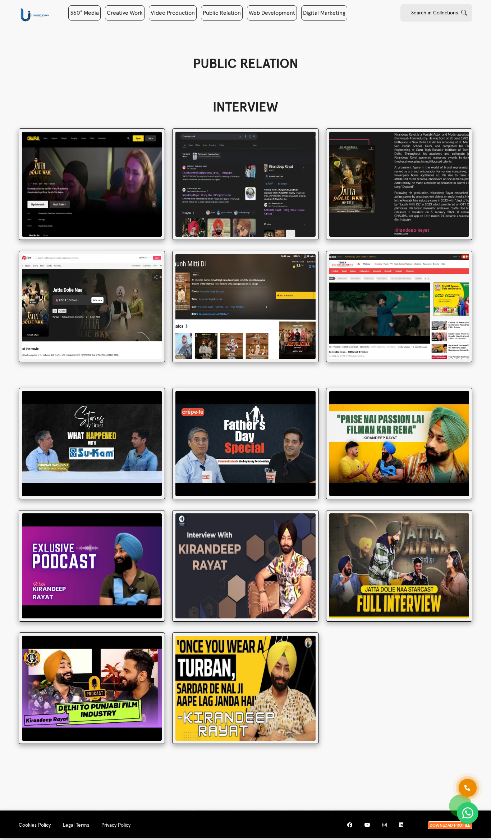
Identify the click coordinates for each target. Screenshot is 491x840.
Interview (245, 107)
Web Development (272, 13)
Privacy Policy (115, 825)
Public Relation (222, 13)
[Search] (464, 12)
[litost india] (35, 14)
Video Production (173, 13)
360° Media (84, 13)
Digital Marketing (324, 13)
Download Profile (450, 825)
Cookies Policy (35, 825)
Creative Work (125, 13)
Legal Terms (76, 825)
